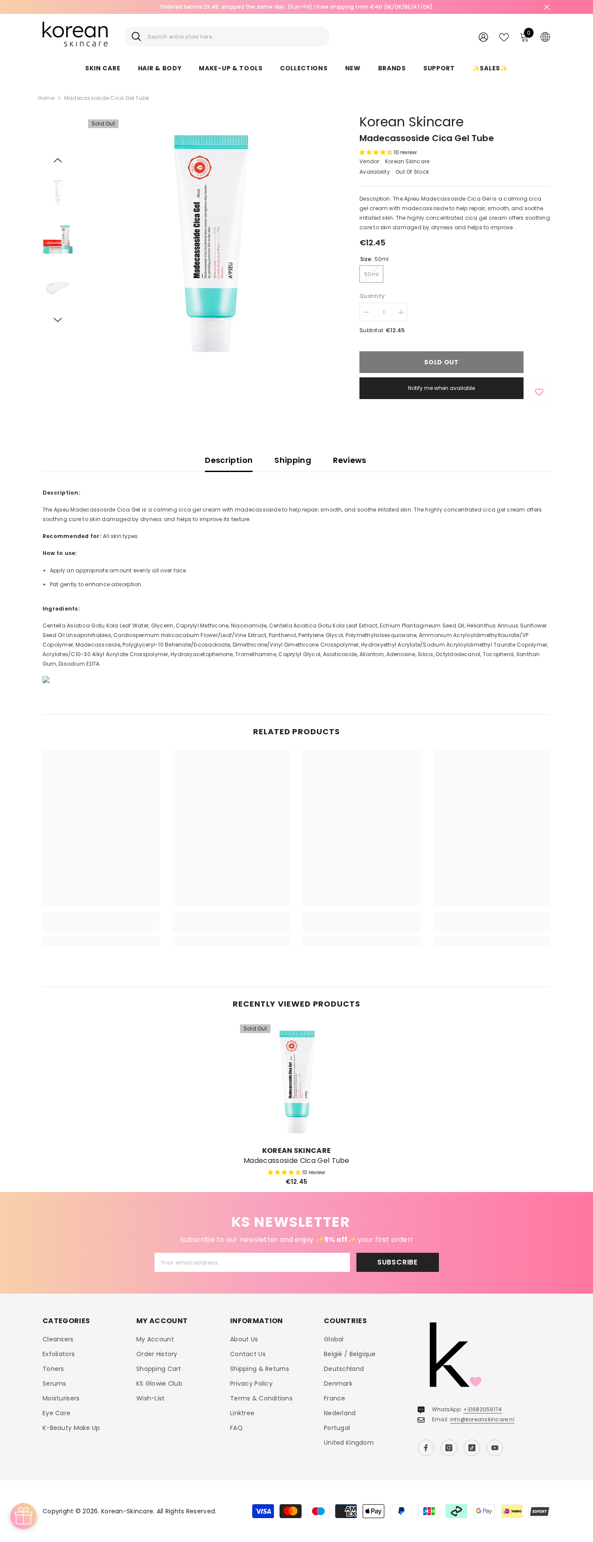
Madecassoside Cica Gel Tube (296, 1161)
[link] (101, 927)
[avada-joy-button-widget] (23, 1516)
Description (229, 460)
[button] (57, 160)
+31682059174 (482, 1409)
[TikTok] (472, 1448)
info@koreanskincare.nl (482, 1419)
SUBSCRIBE (397, 1262)
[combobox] (235, 36)
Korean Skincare (411, 121)
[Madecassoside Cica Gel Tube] (296, 1080)
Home (46, 98)
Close (546, 7)
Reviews (349, 460)
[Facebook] (426, 1448)
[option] (210, 241)
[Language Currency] (545, 36)
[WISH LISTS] (504, 36)
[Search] (227, 36)
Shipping (292, 460)
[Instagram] (449, 1448)
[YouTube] (495, 1448)
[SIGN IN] (483, 37)
